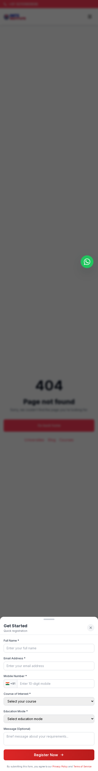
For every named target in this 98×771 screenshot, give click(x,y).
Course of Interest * (17, 693)
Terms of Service (82, 766)
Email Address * (15, 658)
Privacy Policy (60, 766)
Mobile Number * (15, 676)
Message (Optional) (17, 729)
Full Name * (11, 640)
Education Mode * (16, 711)
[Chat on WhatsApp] (87, 262)
